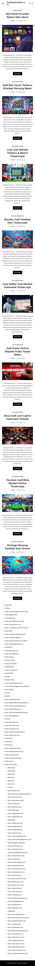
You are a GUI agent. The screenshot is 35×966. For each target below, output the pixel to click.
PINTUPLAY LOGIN (11, 764)
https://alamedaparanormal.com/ (18, 852)
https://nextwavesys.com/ (16, 800)
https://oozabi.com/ (14, 790)
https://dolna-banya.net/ (15, 891)
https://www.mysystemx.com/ (17, 878)
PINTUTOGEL (9, 657)
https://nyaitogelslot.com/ (16, 934)
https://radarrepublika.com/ (16, 914)
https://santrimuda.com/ (15, 846)
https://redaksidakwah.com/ (16, 872)
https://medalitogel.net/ (15, 826)
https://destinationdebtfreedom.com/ (16, 712)
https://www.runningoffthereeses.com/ (20, 839)
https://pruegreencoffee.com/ (17, 921)
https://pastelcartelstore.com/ (14, 751)
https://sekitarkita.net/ (15, 888)
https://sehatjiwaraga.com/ (13, 637)
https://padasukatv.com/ (12, 735)
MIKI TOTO (11, 784)
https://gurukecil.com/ (11, 650)
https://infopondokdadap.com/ (17, 836)
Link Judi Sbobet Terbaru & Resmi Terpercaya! (17, 153)
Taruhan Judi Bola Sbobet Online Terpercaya (17, 483)
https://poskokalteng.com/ (16, 865)
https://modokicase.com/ (15, 823)
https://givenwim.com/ (12, 722)
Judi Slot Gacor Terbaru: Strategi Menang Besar (17, 87)
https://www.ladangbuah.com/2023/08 (17, 686)
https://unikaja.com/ (14, 803)
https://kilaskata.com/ (14, 833)
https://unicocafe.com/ (12, 755)
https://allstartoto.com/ (12, 725)
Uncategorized (17, 10)
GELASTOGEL (9, 673)
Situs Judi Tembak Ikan (17, 215)
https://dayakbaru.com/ (15, 908)
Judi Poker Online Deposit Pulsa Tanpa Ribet (17, 351)
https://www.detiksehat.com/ (14, 683)
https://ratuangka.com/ (12, 654)
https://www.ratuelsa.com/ (16, 943)
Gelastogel (8, 605)
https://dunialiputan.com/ (12, 699)
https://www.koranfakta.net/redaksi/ (16, 641)
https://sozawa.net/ (11, 663)
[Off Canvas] (3, 3)
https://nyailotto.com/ (14, 875)
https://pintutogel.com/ (12, 715)
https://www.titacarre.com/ (16, 937)
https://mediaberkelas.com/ (16, 947)
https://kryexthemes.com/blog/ (14, 621)
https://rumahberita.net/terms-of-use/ (16, 628)
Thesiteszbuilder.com (16, 3)
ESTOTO (7, 676)
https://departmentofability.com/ (18, 930)
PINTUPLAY (8, 631)
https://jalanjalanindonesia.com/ (18, 898)
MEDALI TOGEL (10, 660)
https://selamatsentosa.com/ (16, 869)
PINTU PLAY (9, 761)
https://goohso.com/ (11, 614)
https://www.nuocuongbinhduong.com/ (19, 794)
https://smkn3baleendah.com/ (14, 644)
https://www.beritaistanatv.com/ (15, 732)
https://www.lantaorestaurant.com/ (19, 917)
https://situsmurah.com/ (15, 797)
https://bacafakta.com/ (12, 729)
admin (13, 20)
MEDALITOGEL (10, 680)
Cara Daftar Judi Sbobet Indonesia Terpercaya (17, 286)
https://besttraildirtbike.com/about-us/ (17, 702)
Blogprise (25, 963)
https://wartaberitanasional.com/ (15, 634)
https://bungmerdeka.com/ (13, 709)
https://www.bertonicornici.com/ (18, 953)
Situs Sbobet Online (17, 146)
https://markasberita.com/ (13, 748)
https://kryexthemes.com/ (13, 624)
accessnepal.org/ (10, 618)
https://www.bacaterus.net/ (16, 855)
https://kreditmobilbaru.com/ (17, 862)
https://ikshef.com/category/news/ (15, 706)
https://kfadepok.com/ (14, 904)
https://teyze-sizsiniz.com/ (16, 885)
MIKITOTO (11, 774)
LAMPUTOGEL (9, 667)
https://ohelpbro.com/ (14, 924)
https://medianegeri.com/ (15, 927)
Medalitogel (11, 820)
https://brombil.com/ (11, 670)
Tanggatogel (11, 911)
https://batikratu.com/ (14, 807)
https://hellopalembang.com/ (16, 842)
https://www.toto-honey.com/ (17, 950)
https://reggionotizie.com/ (16, 813)
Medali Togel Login (13, 810)
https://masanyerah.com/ (15, 849)
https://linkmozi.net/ (14, 859)
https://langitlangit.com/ (15, 816)
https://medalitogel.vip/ (15, 829)
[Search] (32, 3)
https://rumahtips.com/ (15, 895)
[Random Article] (29, 3)
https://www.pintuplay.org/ (13, 758)
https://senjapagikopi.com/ (16, 901)
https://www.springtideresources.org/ (16, 611)
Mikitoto (7, 608)
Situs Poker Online (17, 344)
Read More (17, 73)
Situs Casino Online (17, 81)
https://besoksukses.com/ (16, 882)
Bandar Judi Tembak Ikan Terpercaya (17, 221)
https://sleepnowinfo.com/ (16, 940)
